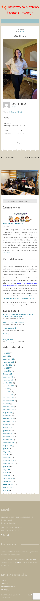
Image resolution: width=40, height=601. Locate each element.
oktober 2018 (7, 481)
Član (2, 581)
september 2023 (9, 401)
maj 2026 (6, 353)
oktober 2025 (7, 365)
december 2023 (8, 395)
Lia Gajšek (6, 334)
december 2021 (8, 419)
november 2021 (8, 422)
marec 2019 (7, 475)
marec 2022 (7, 416)
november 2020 (8, 437)
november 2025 (8, 362)
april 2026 (6, 356)
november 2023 (8, 398)
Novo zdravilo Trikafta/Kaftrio (13, 322)
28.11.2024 (21, 29)
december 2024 (8, 377)
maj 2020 (6, 452)
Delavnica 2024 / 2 (15, 112)
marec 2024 (7, 392)
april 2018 (6, 490)
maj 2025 (6, 368)
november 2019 (8, 460)
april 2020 (6, 455)
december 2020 (8, 434)
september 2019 (9, 463)
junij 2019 (6, 466)
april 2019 (6, 472)
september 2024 (9, 386)
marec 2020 (7, 458)
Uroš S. (22, 31)
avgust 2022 (7, 413)
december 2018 (8, 478)
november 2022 (8, 410)
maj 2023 (6, 404)
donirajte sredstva (12, 562)
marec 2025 (7, 371)
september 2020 (9, 443)
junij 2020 (6, 449)
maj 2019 (6, 469)
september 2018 (9, 484)
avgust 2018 (7, 487)
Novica (3, 590)
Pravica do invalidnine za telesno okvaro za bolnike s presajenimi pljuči (18, 315)
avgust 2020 (7, 446)
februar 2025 (7, 374)
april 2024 (6, 389)
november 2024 (8, 380)
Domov (3, 584)
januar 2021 (7, 431)
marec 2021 (7, 425)
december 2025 (8, 359)
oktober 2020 (7, 440)
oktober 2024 (7, 383)
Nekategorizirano (7, 587)
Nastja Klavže (8, 340)
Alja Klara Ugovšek (9, 328)
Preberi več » (7, 253)
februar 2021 (7, 428)
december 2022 (8, 407)
